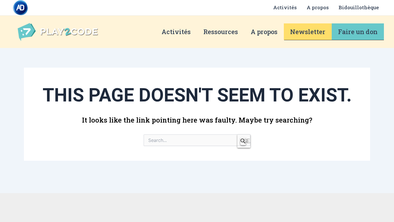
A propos (318, 7)
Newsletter (307, 31)
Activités (285, 7)
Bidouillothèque (359, 7)
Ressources (220, 31)
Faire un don (358, 31)
